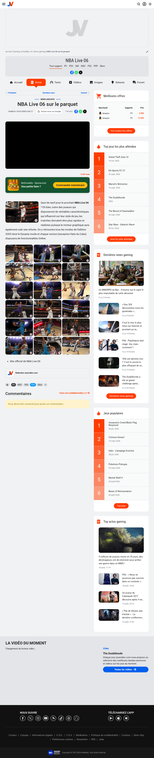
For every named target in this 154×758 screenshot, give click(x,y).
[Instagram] (38, 718)
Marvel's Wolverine (118, 184)
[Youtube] (45, 718)
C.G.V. (69, 735)
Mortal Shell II (116, 477)
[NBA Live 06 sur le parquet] (19, 253)
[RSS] (53, 718)
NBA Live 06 (77, 60)
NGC (83, 66)
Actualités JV (26, 51)
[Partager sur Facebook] (72, 72)
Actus (38, 82)
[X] (30, 718)
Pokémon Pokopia (118, 464)
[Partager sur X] (80, 72)
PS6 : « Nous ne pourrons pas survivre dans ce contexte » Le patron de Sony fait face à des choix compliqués (133, 578)
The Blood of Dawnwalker (121, 211)
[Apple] (118, 718)
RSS (93, 739)
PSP (96, 66)
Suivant (84, 93)
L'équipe (24, 735)
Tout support (55, 66)
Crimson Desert (116, 437)
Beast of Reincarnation (120, 491)
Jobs (101, 739)
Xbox (102, 66)
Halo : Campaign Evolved (121, 450)
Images (98, 82)
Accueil (8, 51)
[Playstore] (111, 718)
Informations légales (42, 735)
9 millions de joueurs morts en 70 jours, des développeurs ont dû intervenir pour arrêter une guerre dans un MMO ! (121, 560)
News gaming (39, 51)
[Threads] (68, 718)
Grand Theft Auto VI (118, 157)
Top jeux (121, 505)
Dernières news (49, 93)
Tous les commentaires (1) (72, 393)
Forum (141, 82)
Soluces (120, 82)
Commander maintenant (70, 185)
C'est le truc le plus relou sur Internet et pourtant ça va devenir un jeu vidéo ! (132, 326)
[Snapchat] (76, 718)
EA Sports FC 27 (117, 170)
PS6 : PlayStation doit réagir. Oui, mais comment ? (133, 344)
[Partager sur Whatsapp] (76, 72)
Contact (13, 735)
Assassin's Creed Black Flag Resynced (123, 423)
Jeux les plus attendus (121, 239)
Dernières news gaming (121, 396)
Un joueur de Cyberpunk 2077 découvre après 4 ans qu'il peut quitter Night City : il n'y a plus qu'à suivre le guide (132, 596)
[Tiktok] (61, 718)
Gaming (16, 51)
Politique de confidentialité (104, 735)
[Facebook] (22, 718)
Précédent (12, 93)
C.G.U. (59, 735)
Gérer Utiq (139, 735)
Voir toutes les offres (121, 130)
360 (77, 66)
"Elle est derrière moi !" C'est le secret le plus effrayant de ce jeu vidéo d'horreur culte (132, 362)
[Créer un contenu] (147, 51)
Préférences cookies (62, 739)
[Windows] (126, 718)
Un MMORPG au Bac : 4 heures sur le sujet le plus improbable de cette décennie (121, 291)
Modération (82, 735)
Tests (57, 82)
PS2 (90, 66)
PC (65, 66)
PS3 (71, 66)
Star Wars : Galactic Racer (122, 224)
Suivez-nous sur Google (51, 111)
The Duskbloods (117, 197)
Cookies (126, 735)
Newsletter (82, 739)
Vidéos (77, 82)
